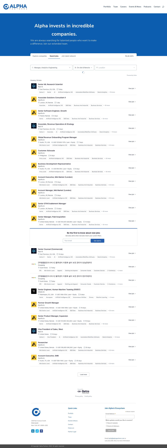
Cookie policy (88, 396)
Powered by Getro (132, 75)
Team (115, 7)
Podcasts (147, 7)
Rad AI (40, 87)
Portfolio (107, 7)
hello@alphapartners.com (116, 438)
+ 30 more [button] (107, 105)
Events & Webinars (113, 426)
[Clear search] (70, 67)
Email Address (110, 414)
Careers (123, 7)
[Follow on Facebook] (41, 431)
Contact (157, 7)
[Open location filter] (134, 67)
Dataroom (71, 428)
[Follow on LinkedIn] (32, 431)
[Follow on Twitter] (37, 431)
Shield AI (41, 292)
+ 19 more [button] (112, 92)
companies (40, 56)
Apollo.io (41, 100)
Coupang (41, 265)
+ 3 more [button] (120, 270)
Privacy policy (79, 396)
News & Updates (113, 423)
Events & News (135, 7)
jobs (54, 56)
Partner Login (72, 432)
